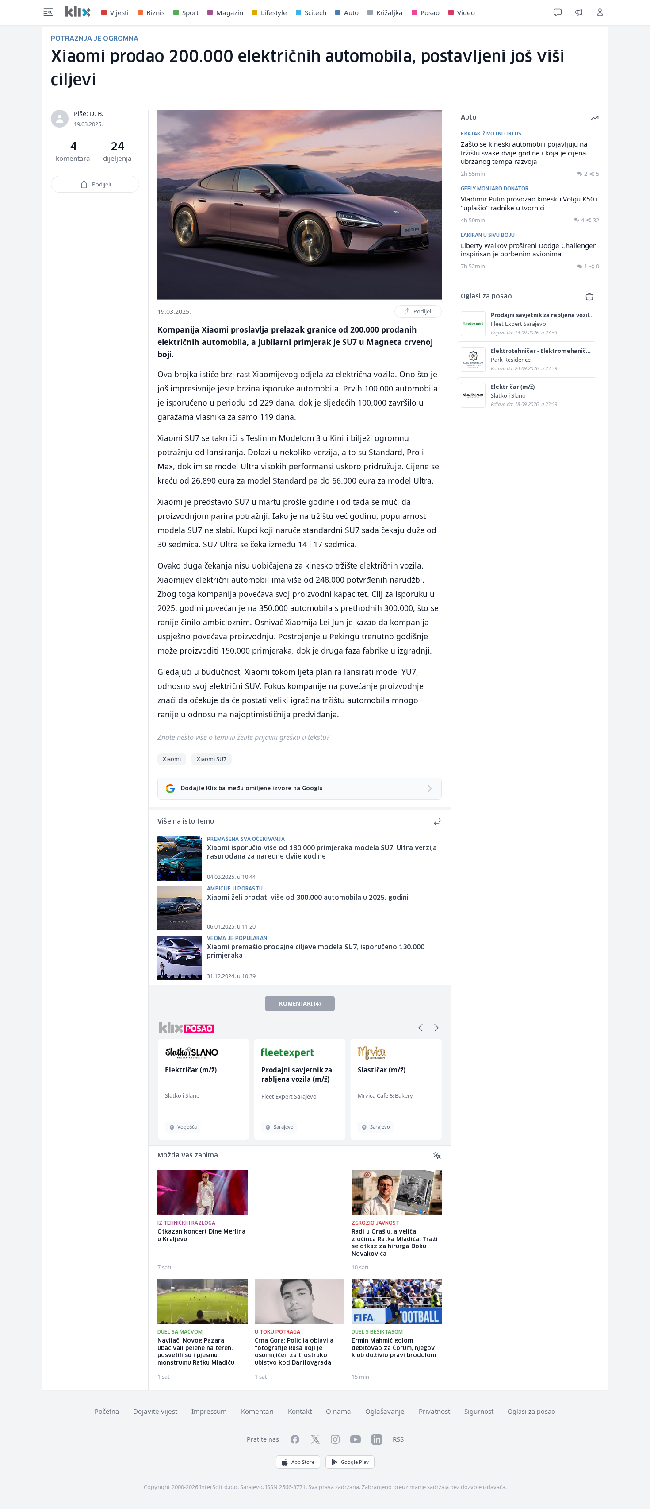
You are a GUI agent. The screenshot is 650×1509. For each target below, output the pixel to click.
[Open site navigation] (48, 12)
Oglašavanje (385, 1411)
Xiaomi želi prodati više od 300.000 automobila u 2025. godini (308, 898)
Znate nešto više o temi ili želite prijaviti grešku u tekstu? (243, 737)
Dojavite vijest (155, 1411)
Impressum (209, 1411)
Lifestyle (274, 12)
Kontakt (300, 1411)
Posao (430, 12)
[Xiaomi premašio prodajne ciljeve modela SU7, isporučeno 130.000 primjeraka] (179, 958)
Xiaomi (172, 759)
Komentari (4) (300, 1003)
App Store (302, 1462)
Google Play (355, 1462)
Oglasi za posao (531, 1411)
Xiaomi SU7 (211, 759)
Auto (351, 12)
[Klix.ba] (78, 11)
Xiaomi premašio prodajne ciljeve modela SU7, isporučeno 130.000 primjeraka (315, 951)
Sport (190, 12)
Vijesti (119, 12)
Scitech (315, 12)
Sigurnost (478, 1411)
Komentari (257, 1411)
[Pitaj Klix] (558, 12)
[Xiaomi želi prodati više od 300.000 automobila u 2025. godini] (179, 908)
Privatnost (434, 1411)
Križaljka (389, 12)
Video (466, 12)
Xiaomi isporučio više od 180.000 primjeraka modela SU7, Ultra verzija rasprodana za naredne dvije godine (322, 852)
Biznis (155, 12)
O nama (338, 1411)
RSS (398, 1439)
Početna (107, 1411)
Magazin (229, 12)
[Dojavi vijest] (579, 12)
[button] (420, 1027)
